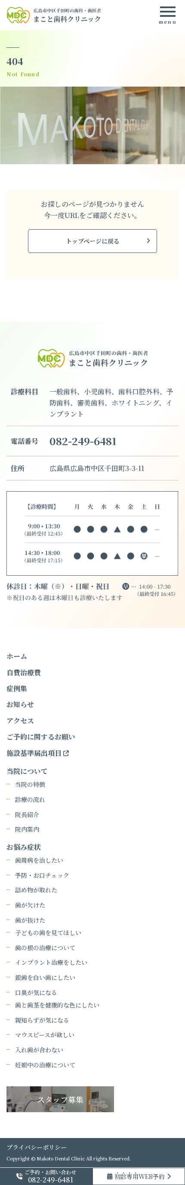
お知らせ (20, 704)
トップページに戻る (93, 241)
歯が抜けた (30, 920)
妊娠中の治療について (45, 1065)
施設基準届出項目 (34, 753)
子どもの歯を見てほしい (48, 933)
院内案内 (27, 829)
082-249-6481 (83, 440)
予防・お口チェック (42, 875)
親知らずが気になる (42, 1020)
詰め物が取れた (36, 890)
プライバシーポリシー (36, 1147)
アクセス (20, 721)
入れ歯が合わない (39, 1050)
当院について (27, 771)
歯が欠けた (30, 905)
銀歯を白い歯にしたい (45, 977)
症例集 (16, 688)
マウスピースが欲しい (44, 1035)
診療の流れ (30, 799)
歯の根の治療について (45, 948)
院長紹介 (27, 815)
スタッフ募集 (60, 1099)
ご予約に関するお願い (40, 737)
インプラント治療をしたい (51, 962)
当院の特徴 (30, 784)
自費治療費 (23, 672)
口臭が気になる (36, 993)
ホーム (16, 656)
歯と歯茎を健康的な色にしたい (57, 1005)
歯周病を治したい (39, 860)
